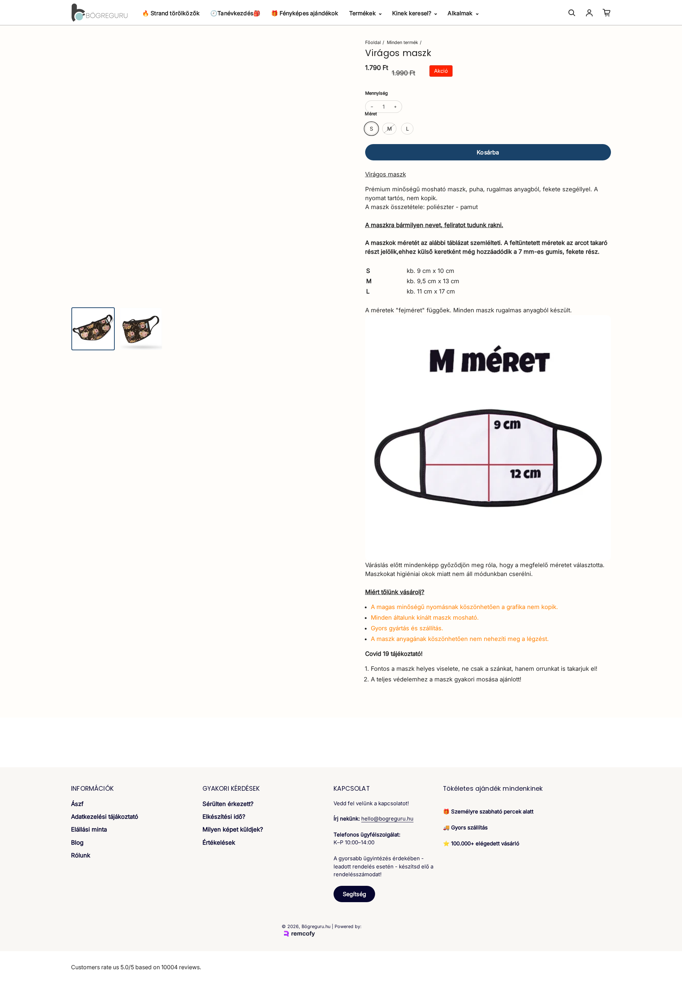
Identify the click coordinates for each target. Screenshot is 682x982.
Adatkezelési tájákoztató (104, 816)
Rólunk (80, 855)
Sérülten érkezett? (228, 803)
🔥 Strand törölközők (171, 13)
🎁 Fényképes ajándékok (304, 13)
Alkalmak (461, 13)
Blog (77, 842)
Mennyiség (376, 93)
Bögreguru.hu (316, 926)
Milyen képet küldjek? (232, 829)
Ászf (77, 803)
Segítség (354, 894)
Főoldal (373, 42)
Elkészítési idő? (223, 816)
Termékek (363, 13)
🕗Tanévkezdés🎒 (235, 13)
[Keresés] (572, 13)
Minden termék (402, 42)
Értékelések (218, 842)
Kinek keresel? (412, 13)
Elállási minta (89, 829)
